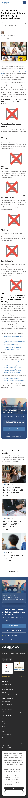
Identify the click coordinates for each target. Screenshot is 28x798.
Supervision (4, 706)
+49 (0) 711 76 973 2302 (8, 750)
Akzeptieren (14, 788)
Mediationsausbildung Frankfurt (13, 369)
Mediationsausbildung (7, 684)
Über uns (4, 718)
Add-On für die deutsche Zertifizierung (11, 712)
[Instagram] (3, 659)
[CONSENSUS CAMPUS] (14, 648)
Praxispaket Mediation (7, 709)
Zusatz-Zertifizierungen (7, 689)
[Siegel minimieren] (23, 663)
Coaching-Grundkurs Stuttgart (12, 347)
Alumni (3, 726)
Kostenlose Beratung (14, 433)
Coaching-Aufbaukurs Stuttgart (12, 349)
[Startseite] (6, 3)
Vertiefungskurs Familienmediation (13, 336)
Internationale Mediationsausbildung (14, 380)
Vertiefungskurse (6, 687)
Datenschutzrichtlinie (12, 773)
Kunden (3, 731)
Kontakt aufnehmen (6, 741)
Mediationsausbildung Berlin (12, 372)
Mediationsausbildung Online (12, 378)
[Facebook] (10, 659)
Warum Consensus (6, 721)
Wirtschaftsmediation (7, 704)
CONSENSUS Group (6, 734)
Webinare (4, 692)
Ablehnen (14, 792)
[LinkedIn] (6, 659)
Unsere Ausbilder (6, 729)
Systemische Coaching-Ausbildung (10, 694)
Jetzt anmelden (15, 428)
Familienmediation (6, 701)
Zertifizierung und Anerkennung (9, 724)
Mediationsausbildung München (12, 371)
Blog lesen (5, 495)
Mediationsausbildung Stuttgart (12, 367)
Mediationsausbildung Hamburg (13, 366)
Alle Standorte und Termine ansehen (11, 436)
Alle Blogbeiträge (14, 571)
